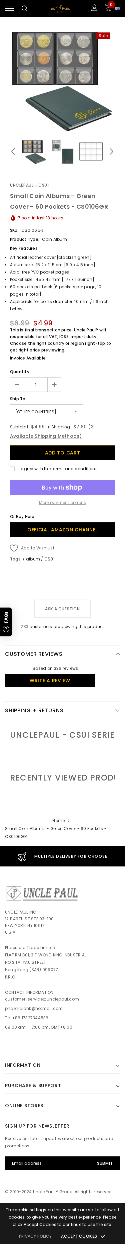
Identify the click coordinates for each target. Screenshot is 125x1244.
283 (24, 626)
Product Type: (24, 239)
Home (58, 820)
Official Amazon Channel (62, 529)
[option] (62, 79)
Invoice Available (28, 358)
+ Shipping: (58, 427)
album (33, 559)
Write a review (50, 680)
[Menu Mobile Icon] (9, 8)
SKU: (14, 230)
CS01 (49, 559)
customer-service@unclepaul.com (42, 999)
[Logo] (60, 8)
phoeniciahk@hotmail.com (34, 1008)
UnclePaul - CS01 (29, 185)
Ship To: (18, 399)
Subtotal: (19, 427)
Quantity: (20, 372)
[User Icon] (94, 8)
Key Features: (24, 248)
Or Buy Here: (23, 516)
